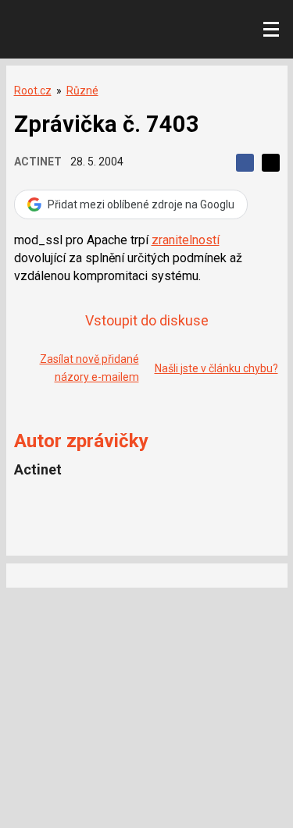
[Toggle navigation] (271, 30)
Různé (82, 90)
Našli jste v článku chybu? (216, 368)
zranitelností (186, 240)
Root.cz (33, 90)
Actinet (38, 161)
